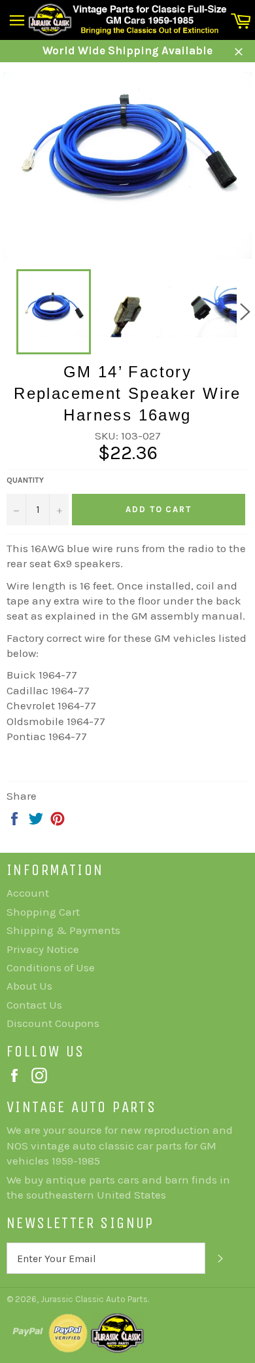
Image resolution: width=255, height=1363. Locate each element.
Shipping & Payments (63, 930)
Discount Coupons (53, 1023)
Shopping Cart (43, 911)
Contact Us (34, 1004)
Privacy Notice (43, 949)
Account (28, 892)
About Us (29, 985)
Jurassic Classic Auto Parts (94, 1299)
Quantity (25, 480)
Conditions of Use (51, 967)
